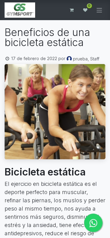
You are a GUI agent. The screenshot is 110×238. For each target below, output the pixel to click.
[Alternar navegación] (99, 10)
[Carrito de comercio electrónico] (71, 10)
